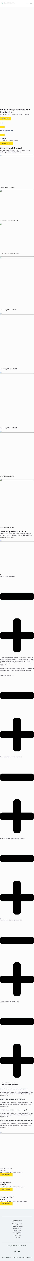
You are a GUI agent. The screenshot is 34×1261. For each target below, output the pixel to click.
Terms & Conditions (18, 1257)
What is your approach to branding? (12, 1099)
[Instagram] (19, 1251)
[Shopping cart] (27, 3)
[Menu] (31, 3)
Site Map (29, 1257)
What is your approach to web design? (13, 1110)
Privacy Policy (6, 1257)
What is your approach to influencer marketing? (16, 1120)
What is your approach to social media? (13, 1089)
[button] (17, 1089)
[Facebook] (15, 1251)
